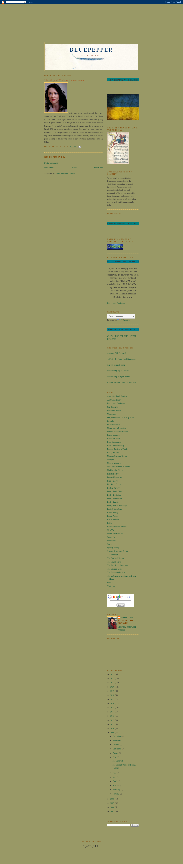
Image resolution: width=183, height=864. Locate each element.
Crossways (111, 413)
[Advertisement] (65, 24)
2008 (112, 798)
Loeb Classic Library (115, 445)
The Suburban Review (116, 572)
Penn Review (112, 480)
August (116, 753)
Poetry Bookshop (114, 494)
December (117, 736)
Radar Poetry (112, 516)
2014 (112, 711)
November (117, 740)
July (115, 757)
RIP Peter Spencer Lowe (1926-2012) (120, 382)
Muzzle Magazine (114, 463)
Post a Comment (51, 162)
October (116, 744)
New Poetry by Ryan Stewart (117, 370)
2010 (112, 728)
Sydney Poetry (113, 547)
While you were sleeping (115, 364)
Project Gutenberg (114, 508)
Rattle (109, 523)
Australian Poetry (114, 399)
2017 (112, 699)
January (116, 793)
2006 (112, 807)
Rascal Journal (113, 519)
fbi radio (110, 420)
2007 (112, 803)
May (115, 777)
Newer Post (49, 167)
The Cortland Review (116, 558)
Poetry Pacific (113, 501)
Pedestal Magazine (114, 477)
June (115, 772)
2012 (112, 720)
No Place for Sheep (115, 470)
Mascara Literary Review (117, 456)
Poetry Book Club (114, 491)
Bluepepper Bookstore (116, 303)
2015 (112, 707)
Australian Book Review (117, 396)
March (116, 785)
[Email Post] (79, 146)
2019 (112, 691)
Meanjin (110, 459)
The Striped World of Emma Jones (64, 80)
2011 (112, 724)
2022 (112, 678)
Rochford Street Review (117, 526)
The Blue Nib (112, 554)
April (115, 781)
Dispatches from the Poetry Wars (120, 417)
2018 (112, 695)
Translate (126, 320)
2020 (112, 686)
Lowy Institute (113, 452)
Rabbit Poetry (112, 512)
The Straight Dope (114, 568)
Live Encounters (114, 442)
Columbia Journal (114, 410)
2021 (112, 682)
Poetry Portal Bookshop (117, 505)
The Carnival (117, 760)
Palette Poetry (113, 473)
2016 (112, 703)
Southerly (111, 537)
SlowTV (110, 530)
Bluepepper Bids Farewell (115, 353)
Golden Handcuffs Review (117, 431)
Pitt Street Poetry (114, 484)
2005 (112, 811)
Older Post (98, 167)
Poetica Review (113, 487)
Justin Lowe (127, 617)
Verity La (111, 585)
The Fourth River (114, 561)
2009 (112, 732)
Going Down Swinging (116, 427)
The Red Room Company (117, 565)
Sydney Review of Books (117, 551)
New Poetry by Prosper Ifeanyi (117, 376)
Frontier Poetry (113, 424)
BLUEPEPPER (92, 49)
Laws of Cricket (113, 438)
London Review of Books (117, 449)
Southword (111, 540)
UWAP (110, 582)
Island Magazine (113, 435)
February (117, 789)
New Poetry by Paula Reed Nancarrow (120, 359)
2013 (112, 715)
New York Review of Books (118, 466)
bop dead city (112, 406)
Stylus (109, 544)
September (117, 748)
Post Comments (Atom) (65, 173)
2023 (112, 674)
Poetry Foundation (114, 498)
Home (74, 167)
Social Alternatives (115, 533)
